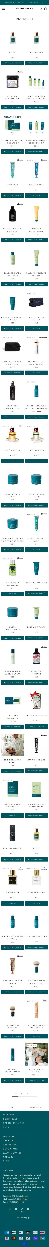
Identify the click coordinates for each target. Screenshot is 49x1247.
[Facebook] (4, 1208)
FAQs (6, 1127)
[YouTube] (16, 1208)
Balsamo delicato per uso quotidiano (36, 275)
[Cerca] (41, 8)
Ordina (35, 1107)
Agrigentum (36, 52)
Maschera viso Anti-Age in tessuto (12, 806)
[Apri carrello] (45, 8)
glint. (30, 1218)
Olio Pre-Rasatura (36, 936)
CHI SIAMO (9, 1141)
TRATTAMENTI (11, 1145)
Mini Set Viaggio (12, 848)
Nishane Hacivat (36, 892)
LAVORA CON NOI (13, 1153)
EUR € (23, 1212)
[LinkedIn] (28, 1208)
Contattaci (10, 1119)
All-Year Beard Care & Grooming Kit (36, 98)
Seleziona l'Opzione (12, 372)
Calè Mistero (12, 450)
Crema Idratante (36, 627)
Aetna (12, 52)
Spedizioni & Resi (14, 1123)
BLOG (6, 1161)
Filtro (11, 1107)
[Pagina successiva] (34, 1094)
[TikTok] (22, 1208)
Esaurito (36, 195)
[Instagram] (10, 1208)
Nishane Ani (12, 892)
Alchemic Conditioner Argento (12, 98)
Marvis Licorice (36, 760)
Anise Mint (12, 185)
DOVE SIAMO (10, 1149)
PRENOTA (8, 1157)
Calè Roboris (36, 450)
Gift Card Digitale (36, 715)
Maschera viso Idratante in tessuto (36, 806)
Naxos (36, 848)
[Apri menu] (3, 9)
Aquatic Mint (36, 185)
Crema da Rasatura (36, 583)
